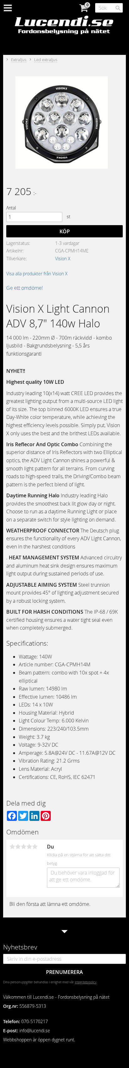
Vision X (62, 259)
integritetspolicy (85, 982)
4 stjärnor (29, 846)
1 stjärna (12, 846)
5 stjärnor (35, 846)
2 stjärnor (18, 846)
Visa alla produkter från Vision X (37, 274)
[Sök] (118, 8)
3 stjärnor (23, 846)
